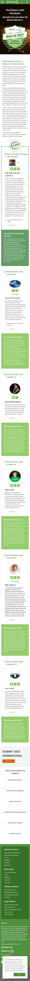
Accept (19, 974)
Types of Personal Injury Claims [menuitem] (13, 909)
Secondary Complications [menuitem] (11, 855)
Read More (9, 761)
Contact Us (7, 947)
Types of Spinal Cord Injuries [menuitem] (12, 852)
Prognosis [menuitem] (7, 862)
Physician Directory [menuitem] (9, 889)
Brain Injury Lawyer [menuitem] (9, 907)
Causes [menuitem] (6, 857)
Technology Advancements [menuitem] (11, 894)
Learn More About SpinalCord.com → (11, 944)
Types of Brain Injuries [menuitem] (10, 872)
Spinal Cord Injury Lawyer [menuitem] (11, 904)
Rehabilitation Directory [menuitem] (10, 892)
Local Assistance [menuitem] (9, 914)
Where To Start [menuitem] (8, 912)
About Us (4, 923)
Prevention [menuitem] (7, 897)
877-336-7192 (7, 954)
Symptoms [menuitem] (7, 860)
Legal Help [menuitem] (7, 865)
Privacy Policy (19, 970)
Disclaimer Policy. (4, 978)
